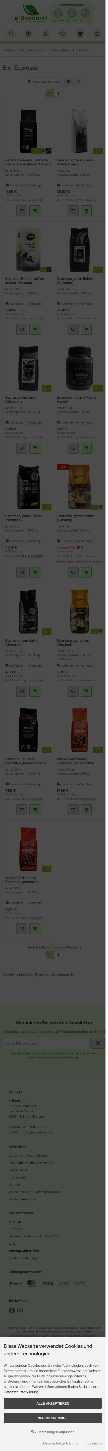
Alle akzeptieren (52, 1403)
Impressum (93, 1443)
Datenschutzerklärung (60, 1443)
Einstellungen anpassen (55, 1432)
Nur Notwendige (53, 1418)
